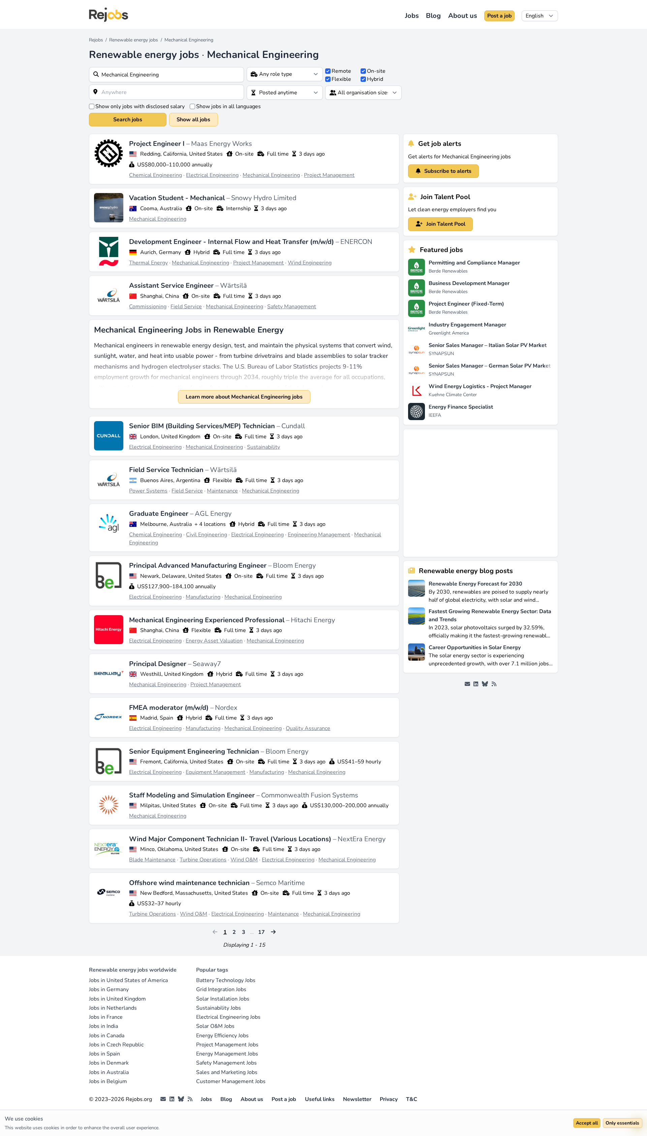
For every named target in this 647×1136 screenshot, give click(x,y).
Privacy (389, 1099)
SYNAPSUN (441, 353)
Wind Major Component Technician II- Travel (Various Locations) (231, 839)
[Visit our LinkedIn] (475, 684)
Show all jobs (193, 119)
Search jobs (127, 119)
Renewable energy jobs (133, 40)
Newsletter (357, 1099)
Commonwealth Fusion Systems (309, 795)
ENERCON (356, 241)
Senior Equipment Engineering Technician (195, 751)
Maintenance (222, 491)
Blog (433, 15)
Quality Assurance (308, 728)
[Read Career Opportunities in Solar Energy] (416, 655)
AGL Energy (213, 513)
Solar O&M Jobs (215, 1026)
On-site (376, 71)
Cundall (293, 426)
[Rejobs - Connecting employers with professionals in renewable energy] (108, 14)
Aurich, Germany (160, 252)
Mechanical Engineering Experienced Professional (207, 620)
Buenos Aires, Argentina (170, 480)
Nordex (226, 707)
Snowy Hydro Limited (264, 197)
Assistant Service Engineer (172, 285)
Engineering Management (319, 534)
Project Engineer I (157, 143)
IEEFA (435, 415)
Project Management (329, 175)
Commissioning (147, 306)
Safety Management (291, 306)
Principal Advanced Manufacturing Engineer (198, 565)
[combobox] (166, 74)
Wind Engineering (310, 262)
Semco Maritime (280, 882)
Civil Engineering (206, 534)
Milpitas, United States (168, 805)
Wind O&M (244, 859)
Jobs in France (106, 1017)
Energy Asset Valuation (214, 640)
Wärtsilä (233, 285)
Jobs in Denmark (109, 1063)
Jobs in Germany (109, 989)
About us (462, 15)
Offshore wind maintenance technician (190, 882)
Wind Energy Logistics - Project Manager (480, 386)
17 (261, 932)
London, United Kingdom (170, 436)
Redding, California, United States (181, 154)
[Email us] (467, 684)
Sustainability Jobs (218, 1008)
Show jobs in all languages (228, 106)
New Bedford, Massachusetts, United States (194, 893)
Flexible (341, 79)
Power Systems (148, 491)
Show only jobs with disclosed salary (140, 106)
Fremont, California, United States (181, 761)
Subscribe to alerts (447, 171)
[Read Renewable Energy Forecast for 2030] (416, 591)
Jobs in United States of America (128, 980)
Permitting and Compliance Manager (474, 262)
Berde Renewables (448, 271)
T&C (411, 1099)
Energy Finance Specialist (461, 407)
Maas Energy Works (221, 143)
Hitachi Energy (313, 620)
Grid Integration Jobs (221, 989)
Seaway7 (207, 663)
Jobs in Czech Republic (116, 1044)
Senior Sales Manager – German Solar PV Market (490, 366)
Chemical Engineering (155, 175)
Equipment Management (215, 772)
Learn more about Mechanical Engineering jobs (244, 397)
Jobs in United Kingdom (117, 999)
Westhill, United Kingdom (172, 674)
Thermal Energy (148, 262)
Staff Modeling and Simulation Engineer (192, 795)
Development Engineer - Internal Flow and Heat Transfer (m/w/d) (232, 241)
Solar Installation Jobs (222, 999)
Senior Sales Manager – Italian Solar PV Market (488, 345)
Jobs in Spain (104, 1054)
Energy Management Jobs (227, 1054)
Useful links (320, 1099)
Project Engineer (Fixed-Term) (466, 304)
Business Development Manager (469, 283)
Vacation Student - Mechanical (177, 197)
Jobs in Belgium (108, 1081)
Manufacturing (203, 597)
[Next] (273, 932)
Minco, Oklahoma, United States (179, 849)
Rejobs (96, 40)
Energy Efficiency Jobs (222, 1035)
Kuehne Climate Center (453, 394)
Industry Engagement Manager (467, 324)
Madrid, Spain (156, 718)
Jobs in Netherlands (113, 1008)
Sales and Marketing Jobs (226, 1072)
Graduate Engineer (159, 513)
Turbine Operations (203, 859)
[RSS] (494, 684)
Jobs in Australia (109, 1072)
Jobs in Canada (106, 1035)
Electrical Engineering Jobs (228, 1017)
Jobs (412, 15)
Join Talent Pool (445, 224)
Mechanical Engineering (271, 175)
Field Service (186, 306)
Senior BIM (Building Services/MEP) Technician (203, 426)
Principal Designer (158, 663)
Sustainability (263, 447)
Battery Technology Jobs (225, 980)
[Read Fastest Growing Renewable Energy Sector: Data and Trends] (416, 623)
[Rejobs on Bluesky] (485, 684)
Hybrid (375, 79)
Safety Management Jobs (226, 1063)
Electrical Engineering (212, 175)
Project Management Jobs (227, 1044)
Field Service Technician (167, 469)
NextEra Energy (362, 839)
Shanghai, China (159, 296)
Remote (341, 71)
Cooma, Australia (161, 208)
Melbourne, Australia (166, 524)
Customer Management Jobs (231, 1081)
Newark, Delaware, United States (181, 576)
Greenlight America (449, 333)
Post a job (499, 16)
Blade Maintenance (152, 859)
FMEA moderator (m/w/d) (169, 707)
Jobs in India (103, 1026)
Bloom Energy (294, 565)
